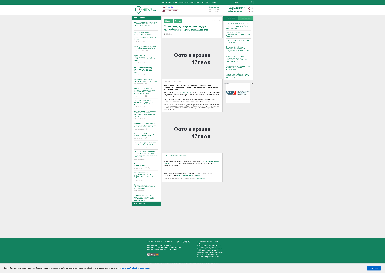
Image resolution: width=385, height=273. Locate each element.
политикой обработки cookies (135, 268)
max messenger (172, 7)
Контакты (159, 241)
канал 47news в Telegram (186, 175)
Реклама (168, 241)
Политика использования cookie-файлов (162, 249)
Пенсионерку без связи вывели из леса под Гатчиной (145, 81)
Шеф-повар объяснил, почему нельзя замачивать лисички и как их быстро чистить (145, 25)
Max (189, 241)
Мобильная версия (164, 7)
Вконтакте (183, 241)
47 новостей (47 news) (206, 241)
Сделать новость (172, 10)
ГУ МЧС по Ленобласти (182, 92)
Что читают (246, 18)
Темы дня (231, 18)
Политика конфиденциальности (159, 245)
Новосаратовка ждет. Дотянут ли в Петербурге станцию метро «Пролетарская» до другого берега (145, 37)
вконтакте (166, 7)
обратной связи (199, 178)
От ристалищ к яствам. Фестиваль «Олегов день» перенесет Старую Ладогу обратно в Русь (144, 199)
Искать (251, 2)
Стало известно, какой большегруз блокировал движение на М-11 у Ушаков (144, 103)
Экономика (172, 2)
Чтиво (202, 2)
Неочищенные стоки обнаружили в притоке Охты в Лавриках (238, 34)
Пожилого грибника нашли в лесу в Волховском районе (145, 48)
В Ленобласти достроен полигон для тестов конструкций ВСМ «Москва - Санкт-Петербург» (237, 59)
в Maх (198, 175)
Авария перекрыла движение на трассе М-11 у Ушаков (145, 145)
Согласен (374, 268)
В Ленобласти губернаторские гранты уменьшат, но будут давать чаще (144, 59)
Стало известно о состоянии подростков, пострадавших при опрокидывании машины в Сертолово (145, 155)
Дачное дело (211, 2)
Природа (178, 21)
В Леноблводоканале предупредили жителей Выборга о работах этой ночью (143, 176)
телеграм (169, 7)
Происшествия (183, 2)
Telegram (186, 241)
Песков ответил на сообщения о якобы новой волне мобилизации (238, 68)
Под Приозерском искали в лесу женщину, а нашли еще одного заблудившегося (145, 126)
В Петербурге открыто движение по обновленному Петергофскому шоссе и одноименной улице (145, 92)
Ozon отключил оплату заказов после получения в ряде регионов (144, 187)
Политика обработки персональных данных (164, 247)
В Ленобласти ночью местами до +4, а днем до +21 (237, 41)
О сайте (150, 241)
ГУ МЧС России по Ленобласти (175, 155)
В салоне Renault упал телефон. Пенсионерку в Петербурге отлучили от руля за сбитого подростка (238, 49)
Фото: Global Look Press (172, 81)
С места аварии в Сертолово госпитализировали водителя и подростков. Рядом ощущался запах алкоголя (238, 26)
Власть (164, 2)
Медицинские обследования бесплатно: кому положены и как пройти (237, 75)
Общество (194, 2)
